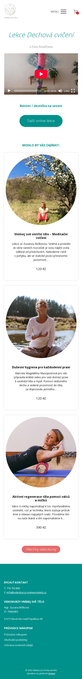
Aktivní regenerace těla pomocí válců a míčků (41, 498)
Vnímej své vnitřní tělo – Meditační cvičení (41, 236)
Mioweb (51, 673)
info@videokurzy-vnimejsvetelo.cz (27, 592)
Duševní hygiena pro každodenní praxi (41, 367)
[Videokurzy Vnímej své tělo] (11, 11)
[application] (41, 74)
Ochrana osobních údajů (18, 645)
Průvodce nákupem (15, 634)
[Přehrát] (9, 91)
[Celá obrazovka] (73, 91)
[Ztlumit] (60, 91)
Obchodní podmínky (15, 639)
